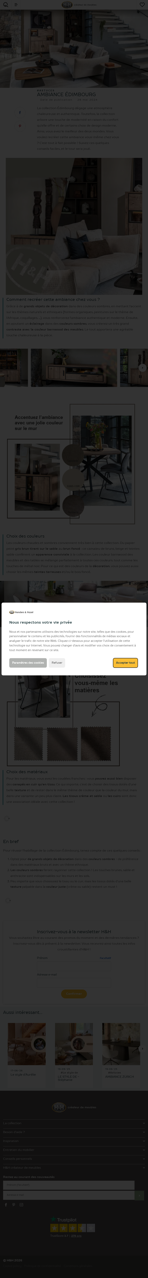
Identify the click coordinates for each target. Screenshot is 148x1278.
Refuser (57, 663)
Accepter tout (125, 663)
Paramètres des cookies (28, 663)
